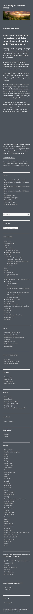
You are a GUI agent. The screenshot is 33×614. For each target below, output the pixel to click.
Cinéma (8, 248)
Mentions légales (9, 202)
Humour (6, 270)
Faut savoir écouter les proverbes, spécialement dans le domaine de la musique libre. (16, 39)
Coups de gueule (9, 243)
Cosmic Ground (9, 465)
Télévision (7, 310)
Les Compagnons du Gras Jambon (14, 499)
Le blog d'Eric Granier (11, 335)
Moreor (6, 510)
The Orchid (7, 541)
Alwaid (6, 456)
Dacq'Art (7, 359)
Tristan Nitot (8, 346)
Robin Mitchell (9, 572)
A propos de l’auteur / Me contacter (15, 180)
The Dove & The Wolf (11, 535)
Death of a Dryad (9, 472)
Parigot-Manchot (9, 341)
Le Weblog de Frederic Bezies (10, 609)
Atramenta (7, 377)
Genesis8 (7, 589)
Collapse (6, 461)
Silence (25, 165)
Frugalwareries (12, 286)
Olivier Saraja (8, 381)
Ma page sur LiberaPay (11, 403)
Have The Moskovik (10, 567)
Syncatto (7, 528)
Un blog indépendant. (11, 204)
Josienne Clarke (9, 494)
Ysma (6, 546)
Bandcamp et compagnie (15, 257)
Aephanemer (8, 450)
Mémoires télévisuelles (13, 252)
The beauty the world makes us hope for (17, 532)
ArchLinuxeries (12, 283)
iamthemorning (9, 492)
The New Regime (9, 539)
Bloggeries (7, 241)
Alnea (6, 454)
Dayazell (7, 470)
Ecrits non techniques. (11, 198)
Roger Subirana (9, 574)
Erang (6, 476)
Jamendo (7, 570)
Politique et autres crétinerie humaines (16, 306)
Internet (8, 277)
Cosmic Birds (8, 463)
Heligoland (7, 485)
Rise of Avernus (9, 526)
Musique (23, 161)
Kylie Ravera (8, 379)
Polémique (7, 319)
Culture (19, 161)
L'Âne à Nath (8, 399)
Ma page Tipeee (9, 406)
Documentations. (9, 195)
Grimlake (7, 483)
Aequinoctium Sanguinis (12, 452)
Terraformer (8, 530)
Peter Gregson (8, 523)
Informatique (8, 272)
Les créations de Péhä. (11, 364)
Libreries (8, 281)
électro (4, 163)
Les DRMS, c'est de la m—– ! (13, 304)
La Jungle (7, 497)
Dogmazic (7, 565)
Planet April (8, 603)
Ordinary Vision (9, 514)
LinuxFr (6, 434)
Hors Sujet (7, 488)
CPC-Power (7, 587)
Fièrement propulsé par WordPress (11, 611)
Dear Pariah (8, 397)
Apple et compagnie (12, 275)
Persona (6, 521)
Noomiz (9, 266)
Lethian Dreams (9, 501)
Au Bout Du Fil (8, 563)
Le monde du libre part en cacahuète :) (18, 279)
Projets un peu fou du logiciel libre (18, 292)
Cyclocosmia (8, 467)
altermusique (10, 163)
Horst (6, 490)
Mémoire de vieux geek (13, 299)
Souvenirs (7, 308)
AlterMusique (17, 89)
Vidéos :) (7, 313)
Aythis (6, 459)
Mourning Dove (9, 512)
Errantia (6, 481)
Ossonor (6, 517)
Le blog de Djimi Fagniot (12, 361)
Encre (20, 163)
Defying (6, 474)
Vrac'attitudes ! (9, 317)
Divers (6, 268)
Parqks (6, 519)
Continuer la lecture (9, 157)
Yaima (6, 543)
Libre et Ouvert (9, 421)
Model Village (8, 503)
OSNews (6, 436)
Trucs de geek (10, 301)
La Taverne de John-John (12, 332)
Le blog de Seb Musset (11, 401)
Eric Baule (7, 479)
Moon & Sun (8, 505)
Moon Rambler (9, 508)
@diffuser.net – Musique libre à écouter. (17, 561)
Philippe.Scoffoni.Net (11, 344)
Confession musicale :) (14, 259)
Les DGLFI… (8, 200)
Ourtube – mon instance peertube (15, 408)
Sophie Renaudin (9, 383)
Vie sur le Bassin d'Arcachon (13, 315)
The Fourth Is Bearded (11, 537)
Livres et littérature (12, 250)
